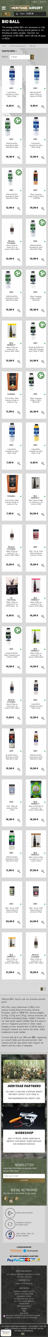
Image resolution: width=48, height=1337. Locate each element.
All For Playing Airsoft (24, 1301)
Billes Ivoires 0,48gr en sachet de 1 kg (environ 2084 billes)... (36, 503)
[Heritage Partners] (24, 1071)
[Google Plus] (16, 1198)
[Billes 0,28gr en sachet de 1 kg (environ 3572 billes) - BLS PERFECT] (36, 585)
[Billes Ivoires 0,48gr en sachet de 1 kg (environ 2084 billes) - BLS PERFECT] (36, 483)
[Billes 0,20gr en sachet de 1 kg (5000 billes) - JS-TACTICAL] (12, 585)
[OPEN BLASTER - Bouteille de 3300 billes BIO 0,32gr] (12, 127)
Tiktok (11, 1200)
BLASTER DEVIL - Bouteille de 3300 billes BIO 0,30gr (12, 757)
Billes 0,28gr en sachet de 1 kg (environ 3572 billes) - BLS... (36, 605)
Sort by (5, 57)
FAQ (24, 1311)
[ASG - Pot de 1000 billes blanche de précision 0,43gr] (36, 534)
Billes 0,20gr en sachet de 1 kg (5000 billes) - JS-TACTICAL (12, 605)
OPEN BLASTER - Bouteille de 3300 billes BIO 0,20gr (36, 757)
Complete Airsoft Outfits (24, 1292)
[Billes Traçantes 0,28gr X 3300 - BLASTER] (36, 280)
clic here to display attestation (25, 1318)
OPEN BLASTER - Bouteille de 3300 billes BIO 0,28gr (36, 247)
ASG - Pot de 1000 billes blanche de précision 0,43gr (36, 553)
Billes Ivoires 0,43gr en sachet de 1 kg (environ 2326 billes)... (36, 860)
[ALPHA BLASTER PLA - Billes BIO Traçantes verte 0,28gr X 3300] (36, 331)
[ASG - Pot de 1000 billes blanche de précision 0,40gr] (36, 891)
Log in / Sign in (39, 2)
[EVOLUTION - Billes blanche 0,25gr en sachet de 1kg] (12, 382)
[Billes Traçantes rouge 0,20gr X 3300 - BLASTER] (36, 178)
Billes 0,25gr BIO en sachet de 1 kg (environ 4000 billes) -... (36, 809)
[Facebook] (5, 1198)
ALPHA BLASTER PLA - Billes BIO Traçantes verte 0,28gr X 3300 (36, 349)
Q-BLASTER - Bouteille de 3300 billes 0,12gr (36, 451)
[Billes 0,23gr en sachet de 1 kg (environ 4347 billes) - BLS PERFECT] (12, 229)
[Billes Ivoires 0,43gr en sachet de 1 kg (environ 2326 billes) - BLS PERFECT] (36, 840)
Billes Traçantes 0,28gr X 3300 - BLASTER (36, 298)
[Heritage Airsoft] (26, 8)
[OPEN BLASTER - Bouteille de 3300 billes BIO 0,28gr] (36, 229)
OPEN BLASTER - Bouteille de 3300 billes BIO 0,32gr (12, 145)
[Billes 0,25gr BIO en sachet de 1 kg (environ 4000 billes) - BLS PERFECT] (36, 789)
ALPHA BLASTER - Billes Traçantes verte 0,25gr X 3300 (12, 655)
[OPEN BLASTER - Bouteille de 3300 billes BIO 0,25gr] (12, 178)
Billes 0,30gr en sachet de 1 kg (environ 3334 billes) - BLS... (12, 962)
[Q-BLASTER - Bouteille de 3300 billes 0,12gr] (36, 432)
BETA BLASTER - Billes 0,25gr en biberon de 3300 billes (36, 95)
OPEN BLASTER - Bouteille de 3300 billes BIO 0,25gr (12, 196)
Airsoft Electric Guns (24, 1294)
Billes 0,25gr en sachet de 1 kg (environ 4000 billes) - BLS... (36, 656)
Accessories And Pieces (24, 1299)
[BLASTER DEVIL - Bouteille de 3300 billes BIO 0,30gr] (12, 738)
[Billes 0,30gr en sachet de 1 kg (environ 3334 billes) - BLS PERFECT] (12, 942)
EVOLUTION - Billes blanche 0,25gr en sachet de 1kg (12, 400)
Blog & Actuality (24, 1306)
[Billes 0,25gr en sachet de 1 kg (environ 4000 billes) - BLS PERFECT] (36, 636)
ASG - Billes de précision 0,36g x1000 (12, 808)
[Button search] (6, 14)
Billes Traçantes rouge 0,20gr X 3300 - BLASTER (36, 196)
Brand (24, 1309)
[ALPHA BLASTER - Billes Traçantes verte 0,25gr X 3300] (12, 636)
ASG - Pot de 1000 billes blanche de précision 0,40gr (36, 910)
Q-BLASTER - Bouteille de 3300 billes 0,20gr (12, 94)
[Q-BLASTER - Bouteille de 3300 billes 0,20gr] (12, 76)
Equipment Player (24, 1296)
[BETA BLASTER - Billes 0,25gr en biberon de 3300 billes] (36, 76)
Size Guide (24, 1313)
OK (23, 1334)
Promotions (24, 1304)
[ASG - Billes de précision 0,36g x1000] (12, 789)
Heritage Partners (24, 1086)
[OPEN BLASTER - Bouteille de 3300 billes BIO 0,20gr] (36, 738)
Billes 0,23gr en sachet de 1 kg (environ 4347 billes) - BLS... (12, 248)
